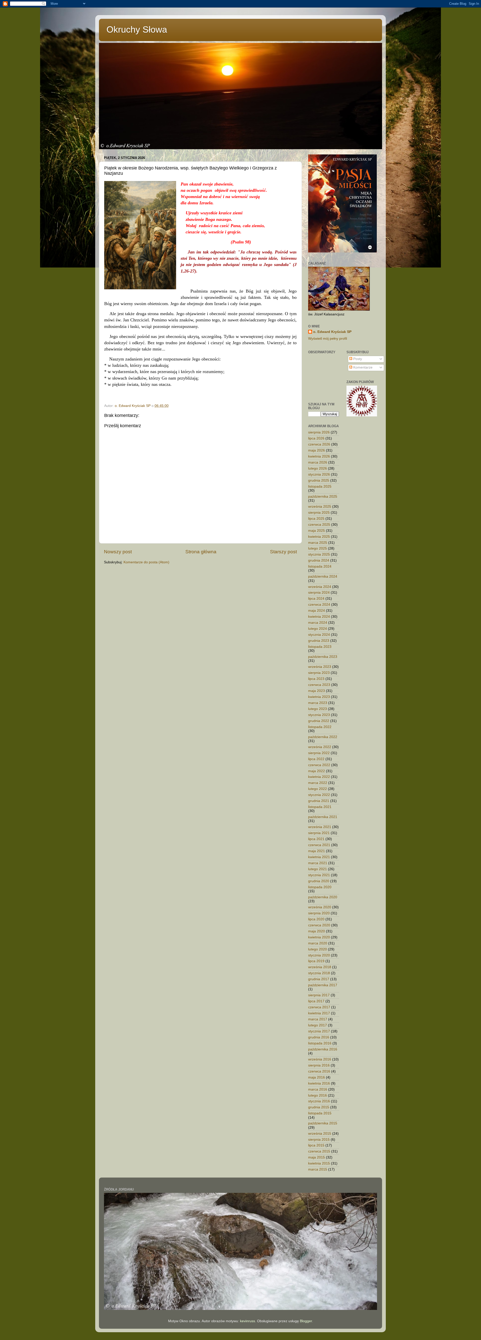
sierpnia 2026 (319, 432)
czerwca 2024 (319, 604)
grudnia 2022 (318, 721)
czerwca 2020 (319, 925)
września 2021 (319, 827)
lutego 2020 (317, 949)
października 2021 (322, 817)
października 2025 (322, 496)
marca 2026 (317, 462)
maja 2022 (316, 771)
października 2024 (322, 576)
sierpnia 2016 (319, 1065)
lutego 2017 (317, 1025)
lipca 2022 (316, 759)
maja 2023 (316, 691)
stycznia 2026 (319, 474)
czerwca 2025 (319, 524)
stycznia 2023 (319, 715)
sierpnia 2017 (319, 995)
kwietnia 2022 (319, 777)
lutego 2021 (317, 869)
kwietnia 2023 (319, 697)
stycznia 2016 (319, 1101)
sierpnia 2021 (319, 833)
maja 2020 (316, 931)
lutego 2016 (317, 1095)
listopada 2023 (319, 647)
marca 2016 (317, 1089)
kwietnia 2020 (319, 937)
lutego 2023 (317, 709)
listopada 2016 (319, 1043)
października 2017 (322, 985)
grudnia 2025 (318, 480)
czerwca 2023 (319, 685)
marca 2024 (317, 622)
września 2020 (319, 907)
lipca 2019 (316, 961)
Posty (357, 359)
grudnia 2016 (318, 1037)
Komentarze (362, 367)
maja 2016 (316, 1077)
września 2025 (319, 506)
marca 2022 (317, 783)
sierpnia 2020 (319, 913)
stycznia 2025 (319, 554)
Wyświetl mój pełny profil (327, 338)
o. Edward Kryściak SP (332, 332)
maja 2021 (316, 851)
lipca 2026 (316, 438)
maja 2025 (316, 530)
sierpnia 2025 (319, 512)
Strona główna (200, 551)
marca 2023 (317, 703)
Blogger (306, 1321)
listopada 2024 (319, 566)
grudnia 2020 (318, 881)
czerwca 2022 (319, 765)
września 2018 (319, 967)
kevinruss (247, 1321)
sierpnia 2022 (319, 753)
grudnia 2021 (318, 801)
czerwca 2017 (319, 1007)
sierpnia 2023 (319, 673)
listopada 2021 (319, 807)
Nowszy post (118, 551)
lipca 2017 (316, 1001)
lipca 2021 (316, 839)
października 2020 (322, 897)
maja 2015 (316, 1157)
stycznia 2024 (319, 635)
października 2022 (322, 737)
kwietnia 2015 (319, 1163)
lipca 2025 (316, 518)
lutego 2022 (317, 789)
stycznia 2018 (319, 973)
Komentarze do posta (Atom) (146, 562)
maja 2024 (316, 610)
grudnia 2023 (318, 641)
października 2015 (322, 1123)
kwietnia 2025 (319, 537)
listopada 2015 (319, 1113)
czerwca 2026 (319, 444)
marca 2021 (317, 863)
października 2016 (322, 1049)
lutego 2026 (317, 468)
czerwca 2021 (319, 845)
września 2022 (319, 747)
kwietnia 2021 (319, 857)
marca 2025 (317, 543)
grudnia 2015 (318, 1107)
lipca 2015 (316, 1145)
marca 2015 (317, 1169)
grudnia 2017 (318, 979)
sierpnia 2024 (319, 592)
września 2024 (319, 587)
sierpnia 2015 (319, 1139)
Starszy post (283, 551)
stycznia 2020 (319, 955)
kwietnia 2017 (319, 1013)
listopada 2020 (319, 887)
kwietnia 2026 (319, 456)
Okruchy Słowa (136, 29)
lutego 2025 (317, 548)
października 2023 (322, 657)
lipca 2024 (316, 598)
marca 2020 (317, 943)
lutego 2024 (317, 629)
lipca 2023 (316, 679)
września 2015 (319, 1133)
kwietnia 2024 (319, 616)
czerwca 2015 (319, 1151)
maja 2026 (316, 450)
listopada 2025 (319, 486)
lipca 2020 (316, 919)
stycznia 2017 (319, 1031)
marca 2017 (317, 1019)
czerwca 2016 (319, 1071)
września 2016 (319, 1059)
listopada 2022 (319, 727)
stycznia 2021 (319, 875)
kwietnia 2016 (319, 1083)
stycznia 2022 (319, 795)
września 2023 (319, 667)
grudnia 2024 (318, 560)
